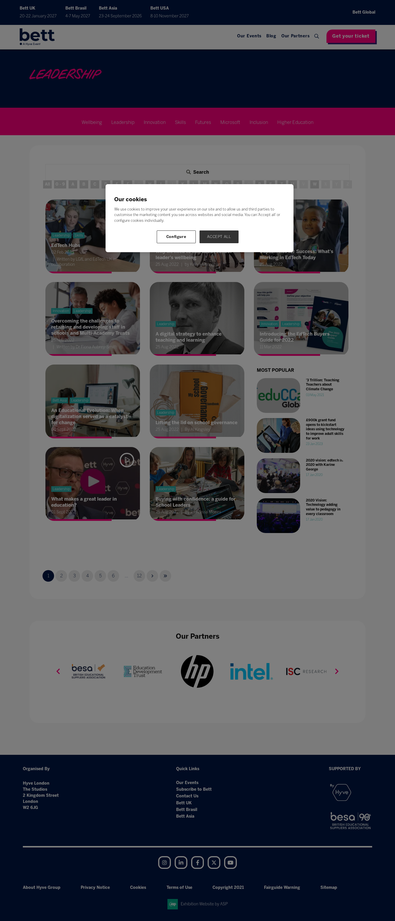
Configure (176, 237)
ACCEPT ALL (219, 237)
